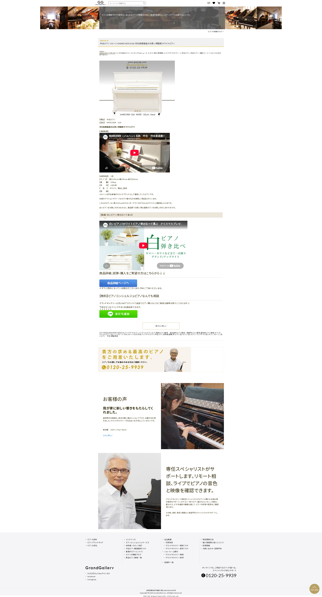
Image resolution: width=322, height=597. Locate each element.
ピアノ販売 (156, 333)
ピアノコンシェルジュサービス (137, 542)
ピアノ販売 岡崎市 (184, 333)
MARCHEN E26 (118, 333)
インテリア (143, 333)
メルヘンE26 (132, 334)
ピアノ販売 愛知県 (199, 333)
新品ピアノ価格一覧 (134, 558)
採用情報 (206, 545)
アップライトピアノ (131, 333)
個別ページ (204, 53)
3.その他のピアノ (123, 53)
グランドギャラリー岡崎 (175, 555)
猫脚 (170, 334)
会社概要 (168, 539)
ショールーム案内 (171, 551)
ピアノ (149, 333)
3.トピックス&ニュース (139, 53)
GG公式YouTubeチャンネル (98, 573)
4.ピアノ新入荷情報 (155, 53)
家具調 (165, 334)
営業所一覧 (169, 562)
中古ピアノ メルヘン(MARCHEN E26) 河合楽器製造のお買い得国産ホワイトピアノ (137, 43)
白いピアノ (184, 334)
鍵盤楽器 (114, 336)
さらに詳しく (162, 326)
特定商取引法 (208, 539)
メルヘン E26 (122, 334)
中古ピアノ (194, 53)
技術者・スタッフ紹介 (134, 545)
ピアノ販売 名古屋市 (168, 333)
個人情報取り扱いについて (213, 542)
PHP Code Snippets (150, 596)
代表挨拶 (169, 542)
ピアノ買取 (210, 333)
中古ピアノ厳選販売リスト (136, 548)
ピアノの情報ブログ (215, 32)
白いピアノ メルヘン (213, 334)
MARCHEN (107, 333)
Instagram (91, 579)
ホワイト (218, 333)
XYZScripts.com (173, 596)
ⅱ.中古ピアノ (184, 53)
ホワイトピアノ (104, 334)
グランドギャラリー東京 (175, 558)
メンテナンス (131, 539)
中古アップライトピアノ (146, 334)
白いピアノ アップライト (196, 334)
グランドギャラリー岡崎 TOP (177, 545)
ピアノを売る (92, 545)
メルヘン (113, 334)
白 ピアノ (176, 334)
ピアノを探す (92, 539)
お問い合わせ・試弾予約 (212, 548)
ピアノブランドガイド (95, 542)
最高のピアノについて (134, 551)
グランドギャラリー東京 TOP (177, 548)
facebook (91, 576)
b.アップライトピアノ (171, 53)
